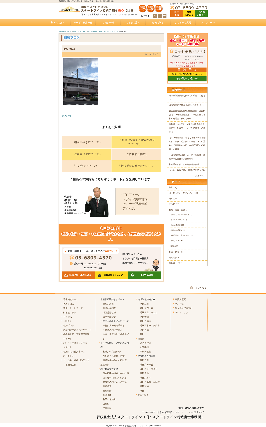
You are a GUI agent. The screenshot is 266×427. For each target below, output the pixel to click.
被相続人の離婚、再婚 (114, 356)
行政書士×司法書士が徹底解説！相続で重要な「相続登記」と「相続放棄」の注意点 (187, 128)
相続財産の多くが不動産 (115, 360)
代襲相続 (107, 408)
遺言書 (141, 338)
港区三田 (144, 304)
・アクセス (127, 208)
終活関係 (173, 258)
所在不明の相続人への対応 (116, 373)
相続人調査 (108, 304)
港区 (142, 334)
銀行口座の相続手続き (114, 325)
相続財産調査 (109, 308)
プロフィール (208, 22)
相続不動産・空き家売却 (180, 235)
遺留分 (106, 403)
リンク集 (179, 304)
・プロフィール (130, 194)
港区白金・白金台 (148, 312)
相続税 (173, 246)
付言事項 (144, 347)
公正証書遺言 (176, 225)
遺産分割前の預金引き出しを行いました (187, 105)
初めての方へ (58, 22)
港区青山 (144, 317)
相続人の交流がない (112, 351)
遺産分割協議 (109, 312)
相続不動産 (174, 252)
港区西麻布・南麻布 (150, 325)
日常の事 (173, 199)
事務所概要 (180, 299)
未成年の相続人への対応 (115, 382)
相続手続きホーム (65, 31)
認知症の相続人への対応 (115, 377)
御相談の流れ (69, 312)
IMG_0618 (69, 48)
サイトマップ (181, 312)
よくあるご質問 (183, 22)
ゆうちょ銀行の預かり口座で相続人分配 (187, 170)
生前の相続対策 (176, 230)
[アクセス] (151, 11)
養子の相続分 (109, 399)
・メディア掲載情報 (134, 199)
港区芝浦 (144, 330)
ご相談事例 (108, 22)
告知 (171, 187)
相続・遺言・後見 (79, 31)
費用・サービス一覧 (73, 308)
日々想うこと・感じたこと (181, 193)
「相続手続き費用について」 (136, 165)
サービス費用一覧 (83, 22)
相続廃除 (107, 390)
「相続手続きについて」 (86, 142)
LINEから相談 (146, 275)
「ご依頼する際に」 (136, 154)
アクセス (67, 317)
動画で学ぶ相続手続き (80, 275)
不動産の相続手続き (112, 330)
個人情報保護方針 (183, 308)
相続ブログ (68, 325)
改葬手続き (143, 395)
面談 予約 (176, 13)
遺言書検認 (145, 343)
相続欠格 (107, 395)
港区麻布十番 (146, 308)
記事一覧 (200, 176)
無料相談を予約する (113, 275)
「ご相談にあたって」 (87, 165)
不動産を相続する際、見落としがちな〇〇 (103, 31)
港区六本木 (145, 321)
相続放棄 (107, 386)
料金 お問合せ (189, 13)
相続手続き (175, 241)
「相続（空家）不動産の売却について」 (137, 142)
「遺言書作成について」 (86, 154)
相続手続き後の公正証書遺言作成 (184, 164)
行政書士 (173, 263)
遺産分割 (104, 364)
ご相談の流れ (133, 22)
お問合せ (67, 321)
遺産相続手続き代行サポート (77, 330)
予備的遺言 (145, 351)
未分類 (172, 204)
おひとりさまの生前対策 (180, 214)
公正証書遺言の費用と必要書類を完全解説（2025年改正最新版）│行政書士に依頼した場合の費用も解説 (187, 115)
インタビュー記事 (177, 220)
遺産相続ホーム (70, 299)
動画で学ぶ (158, 22)
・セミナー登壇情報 (134, 204)
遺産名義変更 (109, 317)
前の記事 (66, 116)
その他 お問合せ (201, 13)
